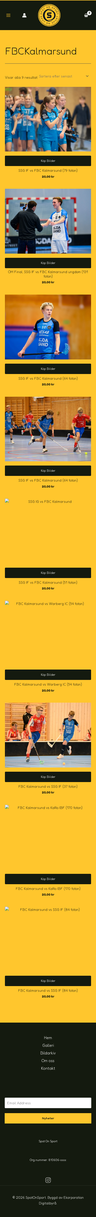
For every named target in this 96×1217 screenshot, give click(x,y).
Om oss (48, 1060)
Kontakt (48, 1068)
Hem (48, 1037)
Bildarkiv (48, 1052)
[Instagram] (48, 1180)
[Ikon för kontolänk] (24, 15)
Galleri (48, 1045)
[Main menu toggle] (8, 15)
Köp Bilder (48, 161)
